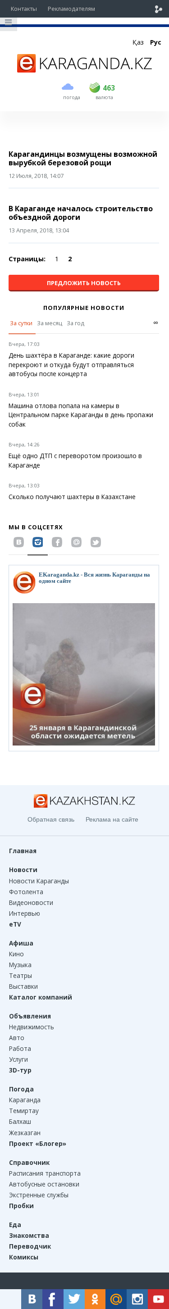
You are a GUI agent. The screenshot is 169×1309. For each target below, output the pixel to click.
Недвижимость (31, 1027)
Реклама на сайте (112, 819)
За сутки (21, 323)
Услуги (18, 1059)
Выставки (23, 986)
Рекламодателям (71, 9)
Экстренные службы (39, 1195)
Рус (155, 42)
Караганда (25, 1099)
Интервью (24, 913)
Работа (20, 1048)
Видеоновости (31, 902)
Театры (20, 975)
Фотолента (26, 891)
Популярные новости (83, 308)
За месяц (49, 323)
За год (75, 323)
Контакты (24, 9)
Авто (16, 1037)
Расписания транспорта (45, 1173)
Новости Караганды (39, 881)
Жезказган (25, 1132)
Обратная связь (50, 819)
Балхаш (20, 1121)
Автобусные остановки (44, 1184)
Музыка (20, 964)
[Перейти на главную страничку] (84, 70)
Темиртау (24, 1110)
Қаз (138, 42)
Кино (16, 954)
